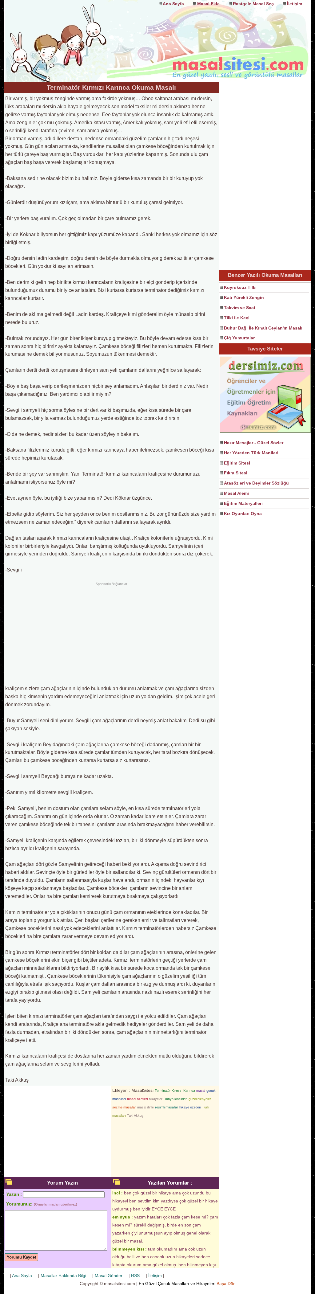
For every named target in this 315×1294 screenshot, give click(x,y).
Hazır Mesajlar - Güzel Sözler (253, 442)
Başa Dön (226, 1283)
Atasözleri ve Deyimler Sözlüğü (256, 483)
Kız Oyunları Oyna (243, 513)
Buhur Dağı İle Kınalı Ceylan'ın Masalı (263, 328)
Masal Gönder (108, 1275)
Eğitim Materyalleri (243, 503)
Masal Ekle (208, 3)
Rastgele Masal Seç (253, 3)
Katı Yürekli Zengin (244, 297)
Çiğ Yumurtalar (239, 337)
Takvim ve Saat (239, 307)
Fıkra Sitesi (235, 472)
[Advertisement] (111, 633)
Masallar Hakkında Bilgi (63, 1275)
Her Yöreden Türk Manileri (251, 452)
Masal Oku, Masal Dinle (65, 35)
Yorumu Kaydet (21, 1257)
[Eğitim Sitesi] (265, 432)
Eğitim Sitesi (237, 463)
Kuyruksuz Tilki (240, 287)
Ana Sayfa (173, 3)
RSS (135, 1275)
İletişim (294, 3)
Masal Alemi (236, 493)
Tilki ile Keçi (236, 317)
